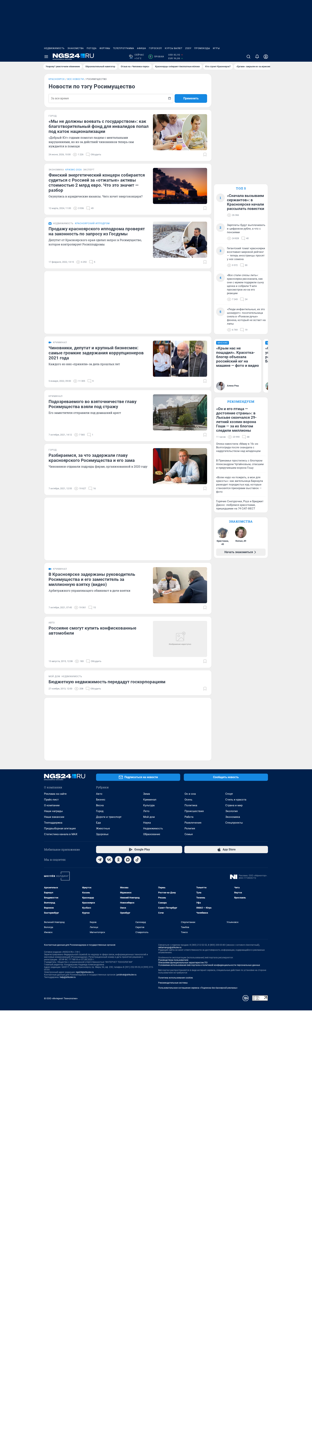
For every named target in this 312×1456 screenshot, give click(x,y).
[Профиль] (265, 57)
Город (99, 811)
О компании (52, 805)
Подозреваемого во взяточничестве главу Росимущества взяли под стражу (92, 404)
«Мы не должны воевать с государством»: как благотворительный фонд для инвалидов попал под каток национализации (99, 126)
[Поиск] (248, 57)
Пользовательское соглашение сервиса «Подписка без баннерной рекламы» (198, 988)
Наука (147, 822)
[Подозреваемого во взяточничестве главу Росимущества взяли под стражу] (180, 412)
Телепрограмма (123, 48)
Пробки (157, 56)
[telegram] (99, 859)
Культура (149, 805)
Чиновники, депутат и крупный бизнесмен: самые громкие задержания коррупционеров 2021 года (96, 352)
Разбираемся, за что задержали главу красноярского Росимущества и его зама (92, 458)
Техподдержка (53, 822)
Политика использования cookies (175, 977)
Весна (100, 805)
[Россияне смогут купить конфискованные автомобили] (180, 639)
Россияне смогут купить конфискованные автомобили (92, 631)
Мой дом (149, 817)
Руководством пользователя (173, 960)
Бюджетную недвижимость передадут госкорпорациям (107, 681)
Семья (189, 834)
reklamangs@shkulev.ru (169, 947)
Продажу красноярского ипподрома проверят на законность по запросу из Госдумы (97, 231)
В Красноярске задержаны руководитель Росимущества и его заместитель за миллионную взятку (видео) (92, 579)
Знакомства (76, 48)
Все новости (75, 79)
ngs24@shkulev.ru (85, 972)
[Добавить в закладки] (205, 154)
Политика (191, 805)
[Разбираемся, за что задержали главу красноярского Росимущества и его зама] (180, 466)
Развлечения (193, 822)
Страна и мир (233, 805)
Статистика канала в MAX (60, 834)
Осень (188, 799)
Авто (99, 793)
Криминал (149, 799)
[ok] (118, 859)
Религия (190, 828)
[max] (127, 859)
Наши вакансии (54, 817)
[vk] (109, 859)
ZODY (188, 48)
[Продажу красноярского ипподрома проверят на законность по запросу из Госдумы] (180, 240)
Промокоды (202, 48)
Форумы (104, 48)
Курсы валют (173, 48)
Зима (146, 793)
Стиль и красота (235, 799)
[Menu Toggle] (46, 57)
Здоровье (102, 834)
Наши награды (53, 811)
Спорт (229, 793)
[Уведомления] (257, 57)
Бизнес (100, 799)
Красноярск (57, 79)
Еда (98, 822)
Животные (103, 828)
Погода (92, 48)
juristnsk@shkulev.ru (126, 974)
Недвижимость (54, 48)
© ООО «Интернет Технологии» (61, 998)
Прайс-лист (51, 799)
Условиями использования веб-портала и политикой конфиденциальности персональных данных (209, 965)
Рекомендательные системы (173, 983)
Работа (189, 817)
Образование (151, 834)
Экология (231, 811)
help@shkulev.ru (68, 977)
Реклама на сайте (55, 793)
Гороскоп (155, 48)
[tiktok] (137, 859)
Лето (146, 811)
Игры (216, 48)
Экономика (232, 817)
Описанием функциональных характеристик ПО (182, 962)
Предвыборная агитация (60, 828)
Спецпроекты (234, 822)
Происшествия (194, 811)
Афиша (141, 48)
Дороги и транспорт (109, 817)
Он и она (190, 793)
